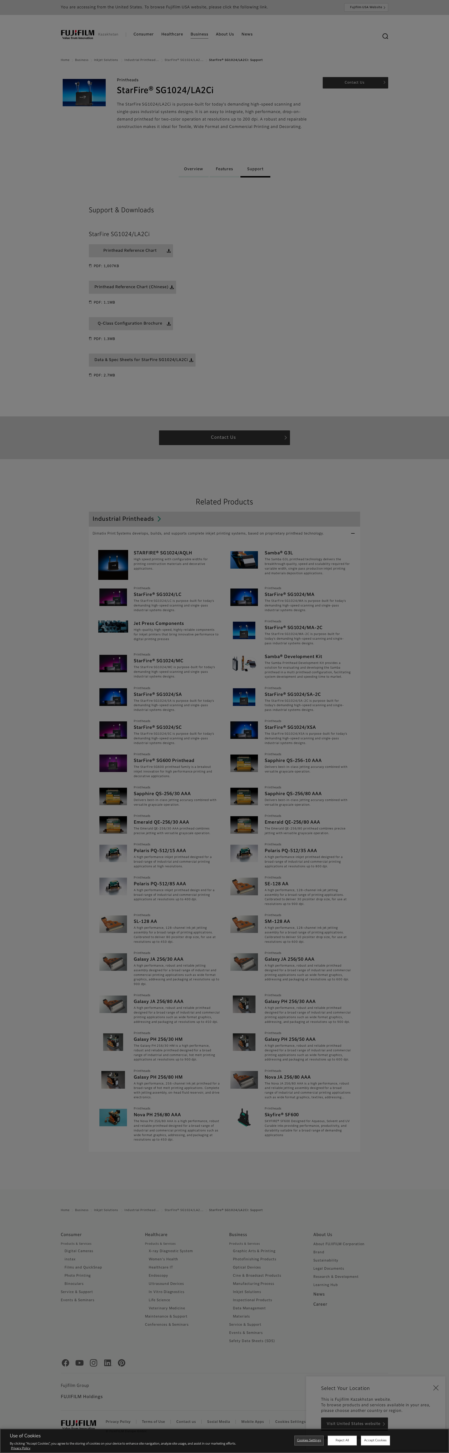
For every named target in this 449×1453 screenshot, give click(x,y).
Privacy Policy (20, 1448)
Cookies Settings (309, 1440)
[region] (224, 1441)
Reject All (342, 1440)
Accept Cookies (375, 1440)
